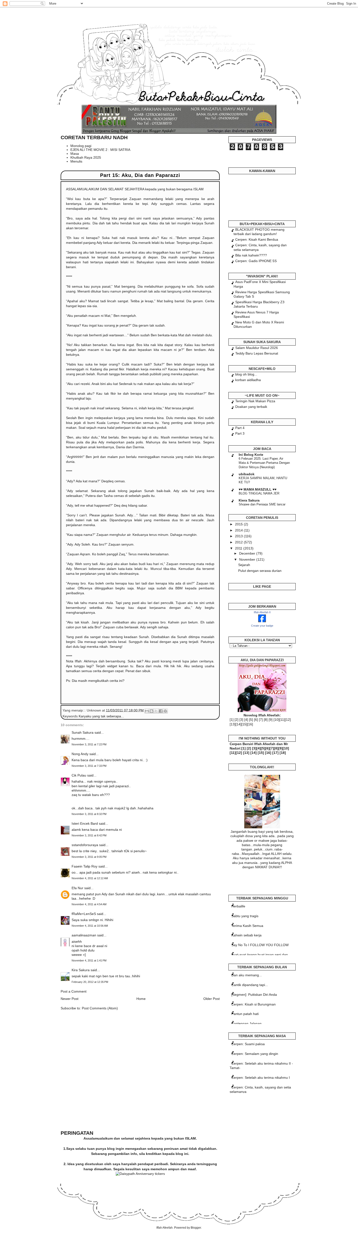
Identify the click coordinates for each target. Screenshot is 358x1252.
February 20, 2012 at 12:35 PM (90, 981)
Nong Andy (80, 754)
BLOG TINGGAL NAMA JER (259, 493)
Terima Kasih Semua (247, 926)
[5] (251, 720)
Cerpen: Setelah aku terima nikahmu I (260, 1077)
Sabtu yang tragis (244, 916)
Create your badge (262, 625)
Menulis (76, 161)
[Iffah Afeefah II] (262, 621)
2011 (239, 548)
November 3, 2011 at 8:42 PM (89, 835)
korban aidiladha (248, 380)
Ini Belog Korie (251, 455)
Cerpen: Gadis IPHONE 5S (256, 261)
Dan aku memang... (246, 975)
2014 (239, 530)
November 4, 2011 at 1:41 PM (89, 960)
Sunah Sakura (83, 732)
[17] (275, 753)
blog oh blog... (246, 374)
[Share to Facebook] (160, 711)
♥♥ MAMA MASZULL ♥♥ (257, 489)
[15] (244, 724)
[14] (238, 724)
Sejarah (244, 565)
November (247, 559)
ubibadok (246, 474)
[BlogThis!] (151, 711)
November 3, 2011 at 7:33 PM (89, 765)
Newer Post (69, 999)
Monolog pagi (80, 146)
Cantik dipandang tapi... (249, 985)
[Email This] (146, 711)
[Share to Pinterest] (165, 711)
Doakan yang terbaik (251, 407)
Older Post (211, 999)
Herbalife (238, 906)
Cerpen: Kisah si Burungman (253, 1004)
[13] (233, 724)
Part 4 (240, 428)
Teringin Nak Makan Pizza (255, 401)
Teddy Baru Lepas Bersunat (256, 353)
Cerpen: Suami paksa (248, 1044)
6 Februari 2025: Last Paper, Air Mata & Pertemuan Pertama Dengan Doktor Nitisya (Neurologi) (264, 463)
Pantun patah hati (245, 1014)
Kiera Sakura (249, 500)
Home (141, 999)
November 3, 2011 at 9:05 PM (89, 856)
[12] (288, 720)
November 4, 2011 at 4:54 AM (89, 904)
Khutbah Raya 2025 (85, 157)
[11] (282, 720)
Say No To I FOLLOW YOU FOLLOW (260, 945)
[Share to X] (156, 711)
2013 (239, 536)
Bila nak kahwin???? (251, 255)
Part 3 (240, 433)
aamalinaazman (84, 935)
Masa (74, 153)
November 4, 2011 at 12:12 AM (90, 878)
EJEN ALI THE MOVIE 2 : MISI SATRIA (100, 150)
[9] (271, 720)
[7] (261, 720)
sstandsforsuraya (85, 845)
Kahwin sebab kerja (246, 935)
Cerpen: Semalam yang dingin (254, 1054)
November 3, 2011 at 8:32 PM (89, 814)
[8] (266, 720)
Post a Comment (73, 991)
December (247, 553)
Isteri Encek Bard (85, 823)
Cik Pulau (79, 775)
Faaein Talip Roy (84, 866)
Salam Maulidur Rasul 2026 (256, 348)
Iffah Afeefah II (262, 612)
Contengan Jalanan (246, 1023)
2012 (239, 542)
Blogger (196, 1227)
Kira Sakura (81, 970)
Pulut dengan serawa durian (260, 571)
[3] (241, 720)
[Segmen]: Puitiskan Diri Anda (254, 994)
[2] (236, 720)
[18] (283, 753)
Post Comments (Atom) (100, 1008)
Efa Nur (77, 888)
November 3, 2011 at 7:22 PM (89, 744)
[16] (250, 724)
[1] (232, 720)
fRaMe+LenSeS (84, 914)
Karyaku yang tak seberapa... (101, 716)
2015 (239, 524)
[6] (256, 720)
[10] (276, 720)
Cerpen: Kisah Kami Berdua (256, 239)
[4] (246, 720)
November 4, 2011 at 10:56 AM (90, 925)
